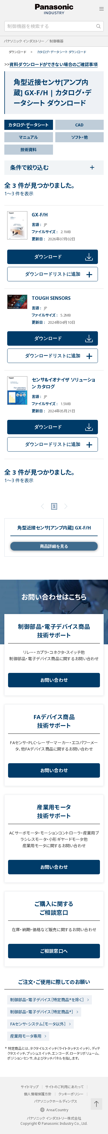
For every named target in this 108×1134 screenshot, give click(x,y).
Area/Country (57, 1109)
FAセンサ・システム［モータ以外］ (38, 1024)
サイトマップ (30, 1087)
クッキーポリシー (71, 1094)
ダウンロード (48, 256)
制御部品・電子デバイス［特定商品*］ (41, 1012)
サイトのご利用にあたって (64, 1087)
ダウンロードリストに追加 (60, 274)
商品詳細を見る (54, 546)
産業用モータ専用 (25, 1036)
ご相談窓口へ (54, 951)
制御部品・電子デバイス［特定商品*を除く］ (47, 999)
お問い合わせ (54, 680)
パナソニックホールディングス (55, 1101)
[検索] (98, 26)
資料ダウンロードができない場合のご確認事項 (54, 64)
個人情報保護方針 (38, 1094)
